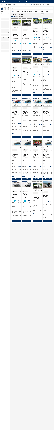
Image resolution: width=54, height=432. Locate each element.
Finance (33, 4)
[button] (52, 4)
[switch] (2, 8)
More (48, 4)
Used (8, 7)
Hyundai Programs (43, 4)
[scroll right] (51, 11)
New (25, 4)
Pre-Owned (29, 4)
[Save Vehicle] (20, 30)
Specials (37, 4)
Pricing (15, 40)
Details (18, 40)
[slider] (1, 13)
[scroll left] (13, 11)
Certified (5, 7)
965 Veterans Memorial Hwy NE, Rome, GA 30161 (47, 1)
